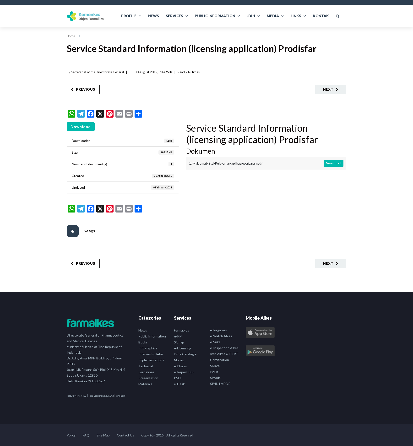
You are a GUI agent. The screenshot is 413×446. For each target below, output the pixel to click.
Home (71, 36)
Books (143, 342)
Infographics (147, 348)
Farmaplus (181, 330)
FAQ (86, 435)
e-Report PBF (184, 372)
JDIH (251, 16)
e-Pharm (180, 366)
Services (174, 16)
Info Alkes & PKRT (224, 354)
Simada (215, 378)
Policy (71, 435)
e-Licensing (182, 348)
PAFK (214, 372)
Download (81, 126)
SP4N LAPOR (220, 384)
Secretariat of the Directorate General (97, 72)
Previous (85, 89)
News (153, 16)
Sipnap (179, 342)
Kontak (321, 16)
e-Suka (215, 342)
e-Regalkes (218, 330)
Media (273, 16)
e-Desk (179, 384)
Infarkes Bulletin (150, 354)
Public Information (215, 16)
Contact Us (125, 435)
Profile (128, 16)
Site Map (103, 435)
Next (328, 89)
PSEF (178, 378)
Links (296, 16)
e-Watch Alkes (221, 336)
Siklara (215, 366)
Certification (219, 360)
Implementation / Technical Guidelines (151, 366)
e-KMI (179, 336)
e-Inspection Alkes (224, 348)
